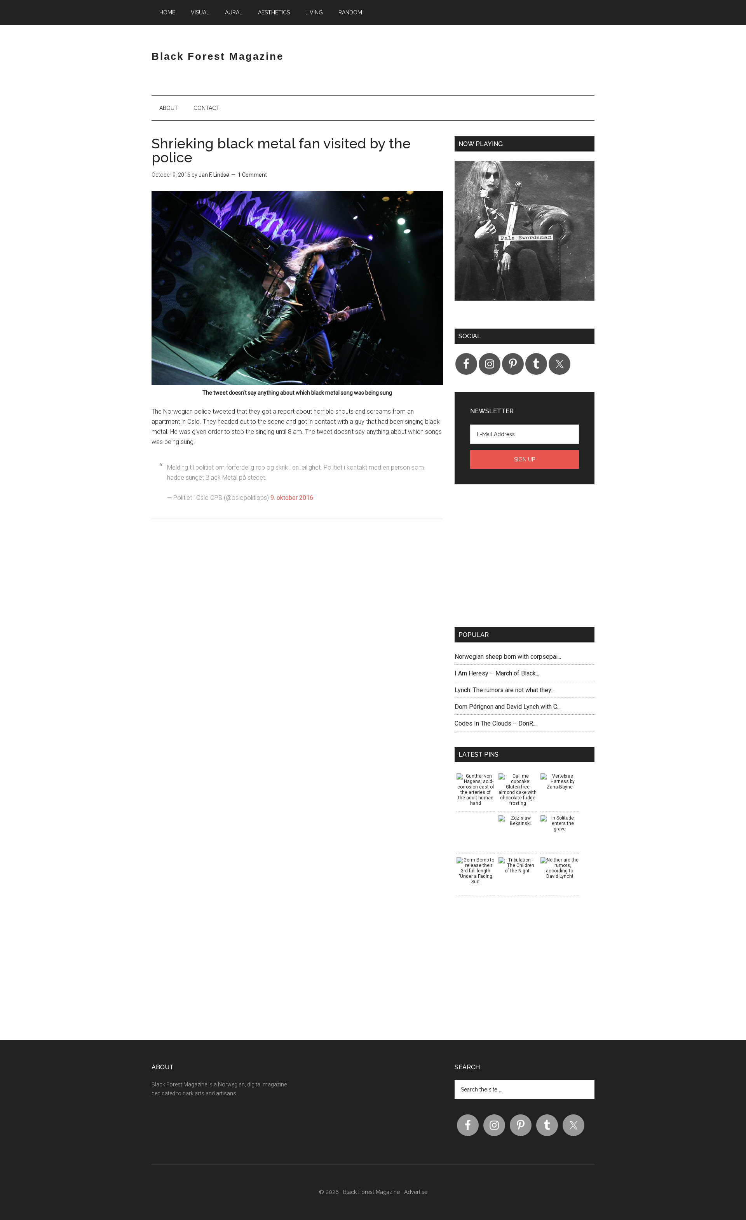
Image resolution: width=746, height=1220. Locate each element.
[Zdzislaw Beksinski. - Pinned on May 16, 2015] (517, 820)
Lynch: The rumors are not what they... (504, 690)
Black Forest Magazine (218, 56)
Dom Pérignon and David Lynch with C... (508, 706)
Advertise (415, 1192)
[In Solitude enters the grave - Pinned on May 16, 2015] (559, 823)
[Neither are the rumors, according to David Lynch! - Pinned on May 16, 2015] (559, 868)
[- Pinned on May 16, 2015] (476, 818)
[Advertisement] (503, 63)
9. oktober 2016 (291, 497)
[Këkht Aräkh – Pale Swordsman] (524, 237)
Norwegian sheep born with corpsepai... (508, 656)
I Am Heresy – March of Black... (497, 673)
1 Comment (252, 175)
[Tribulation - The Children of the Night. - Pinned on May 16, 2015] (517, 865)
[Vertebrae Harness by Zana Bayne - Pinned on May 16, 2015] (559, 781)
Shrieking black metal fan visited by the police (281, 150)
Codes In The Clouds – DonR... (496, 723)
